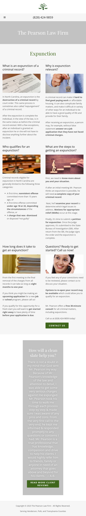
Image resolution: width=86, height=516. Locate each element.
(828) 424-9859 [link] (43, 17)
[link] (43, 7)
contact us (57, 325)
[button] (5, 17)
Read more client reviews (43, 484)
